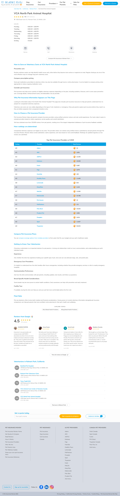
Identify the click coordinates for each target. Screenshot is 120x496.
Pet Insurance (44, 431)
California (25, 8)
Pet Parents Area (10, 447)
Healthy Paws (41, 178)
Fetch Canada (93, 431)
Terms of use (86, 494)
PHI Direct (93, 439)
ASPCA (39, 157)
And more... (68, 479)
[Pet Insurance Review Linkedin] (46, 487)
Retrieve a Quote (110, 3)
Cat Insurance (41, 3)
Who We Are (9, 445)
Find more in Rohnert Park (59, 405)
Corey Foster (46, 327)
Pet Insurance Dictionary (12, 457)
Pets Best (40, 209)
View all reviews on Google (59, 355)
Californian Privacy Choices (73, 494)
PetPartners (40, 204)
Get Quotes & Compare (12, 434)
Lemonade (40, 183)
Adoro (38, 148)
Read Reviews (9, 437)
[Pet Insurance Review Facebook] (41, 487)
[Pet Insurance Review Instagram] (52, 487)
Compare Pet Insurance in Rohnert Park (59, 58)
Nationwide (40, 196)
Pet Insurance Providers (12, 442)
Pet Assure (40, 200)
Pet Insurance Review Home (13, 431)
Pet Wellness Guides (11, 450)
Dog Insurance (30, 3)
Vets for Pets (76, 3)
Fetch (38, 165)
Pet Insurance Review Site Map (109, 494)
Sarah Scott (71, 327)
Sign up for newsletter (21, 487)
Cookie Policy (95, 494)
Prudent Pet (40, 213)
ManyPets (40, 187)
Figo (38, 170)
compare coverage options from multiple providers (33, 238)
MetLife (39, 191)
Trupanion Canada (95, 442)
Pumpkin (39, 217)
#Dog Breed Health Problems (69, 309)
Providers (52, 3)
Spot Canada (93, 434)
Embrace (39, 161)
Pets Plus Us (93, 445)
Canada (42, 439)
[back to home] (11, 3)
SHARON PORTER (23, 327)
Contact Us (7, 487)
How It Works (9, 439)
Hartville (39, 174)
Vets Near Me (17, 8)
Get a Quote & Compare (92, 3)
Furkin (91, 437)
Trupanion (40, 226)
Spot (38, 222)
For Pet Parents (63, 3)
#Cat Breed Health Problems (50, 309)
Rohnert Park (33, 8)
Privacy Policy (60, 494)
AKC (38, 152)
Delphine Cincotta (97, 327)
